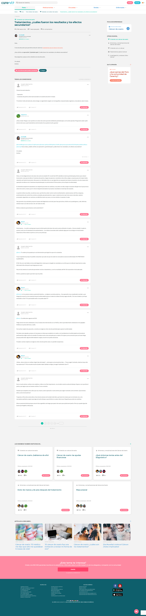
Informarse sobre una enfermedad (87, 589)
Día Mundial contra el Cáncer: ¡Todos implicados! (116, 545)
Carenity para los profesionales (58, 595)
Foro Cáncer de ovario (32, 11)
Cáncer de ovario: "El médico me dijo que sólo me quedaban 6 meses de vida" (29, 546)
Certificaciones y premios (57, 586)
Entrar (137, 2)
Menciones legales (55, 590)
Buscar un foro (82, 588)
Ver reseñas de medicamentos (86, 590)
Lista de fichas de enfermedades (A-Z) (87, 593)
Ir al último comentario (84, 79)
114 (60, 475)
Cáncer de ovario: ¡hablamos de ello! (33, 455)
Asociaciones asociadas (26, 591)
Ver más (52, 428)
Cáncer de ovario (116, 29)
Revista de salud (83, 586)
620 (21, 475)
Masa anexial (81, 490)
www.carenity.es (61, 602)
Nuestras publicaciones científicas (28, 595)
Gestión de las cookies (56, 593)
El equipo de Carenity (25, 589)
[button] (25, 8)
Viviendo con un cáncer (117, 48)
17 (26, 510)
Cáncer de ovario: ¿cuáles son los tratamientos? (86, 545)
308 (79, 510)
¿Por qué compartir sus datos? (27, 588)
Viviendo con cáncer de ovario (50, 11)
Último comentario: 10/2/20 (83, 501)
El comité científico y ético (27, 594)
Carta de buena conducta (57, 589)
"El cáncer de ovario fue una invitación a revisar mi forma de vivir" (58, 546)
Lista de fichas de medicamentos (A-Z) (88, 594)
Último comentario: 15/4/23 (25, 501)
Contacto (53, 594)
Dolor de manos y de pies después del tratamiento (39, 490)
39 (104, 475)
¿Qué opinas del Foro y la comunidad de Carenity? (119, 74)
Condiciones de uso (55, 591)
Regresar (17, 16)
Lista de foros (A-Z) (83, 591)
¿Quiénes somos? (24, 586)
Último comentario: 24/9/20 (25, 466)
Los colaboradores (25, 593)
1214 (99, 475)
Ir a (58, 423)
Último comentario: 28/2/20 (103, 466)
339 (21, 510)
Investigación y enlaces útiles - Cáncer (119, 56)
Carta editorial (54, 588)
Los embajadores (24, 590)
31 (26, 475)
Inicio (16, 11)
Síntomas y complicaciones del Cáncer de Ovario (119, 43)
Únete (130, 2)
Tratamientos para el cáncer (118, 52)
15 (85, 510)
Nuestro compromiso (25, 597)
